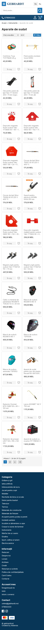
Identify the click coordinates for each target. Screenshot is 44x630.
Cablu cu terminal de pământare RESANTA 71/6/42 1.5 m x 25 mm (11, 302)
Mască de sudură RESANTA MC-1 (9, 336)
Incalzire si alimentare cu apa (13, 523)
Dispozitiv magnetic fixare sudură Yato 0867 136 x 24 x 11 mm (10, 162)
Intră (3, 591)
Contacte (5, 579)
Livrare (4, 559)
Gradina (5, 536)
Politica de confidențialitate (13, 572)
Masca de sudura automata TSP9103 (10, 370)
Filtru (38, 35)
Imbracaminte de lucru (11, 487)
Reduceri (5, 552)
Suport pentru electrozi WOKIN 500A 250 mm (30, 197)
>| (20, 462)
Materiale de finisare (10, 513)
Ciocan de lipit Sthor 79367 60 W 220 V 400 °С (31, 162)
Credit (4, 565)
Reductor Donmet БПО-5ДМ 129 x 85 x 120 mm (11, 406)
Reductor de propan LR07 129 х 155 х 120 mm (11, 441)
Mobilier (5, 494)
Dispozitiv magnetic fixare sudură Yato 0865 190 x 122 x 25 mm (11, 232)
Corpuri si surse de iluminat (12, 527)
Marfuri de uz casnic (10, 533)
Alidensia (14, 625)
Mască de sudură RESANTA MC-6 (30, 301)
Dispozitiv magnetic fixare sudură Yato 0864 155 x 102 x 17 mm (31, 128)
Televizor (5, 503)
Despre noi (6, 555)
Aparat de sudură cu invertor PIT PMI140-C (32, 440)
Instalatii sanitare (8, 520)
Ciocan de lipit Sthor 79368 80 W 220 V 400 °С (11, 197)
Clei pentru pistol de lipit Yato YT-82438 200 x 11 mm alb (31, 93)
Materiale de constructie (11, 510)
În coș (9, 69)
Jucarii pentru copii (9, 490)
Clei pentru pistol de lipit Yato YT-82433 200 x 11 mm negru (11, 93)
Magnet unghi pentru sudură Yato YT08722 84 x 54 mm (32, 267)
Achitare (5, 562)
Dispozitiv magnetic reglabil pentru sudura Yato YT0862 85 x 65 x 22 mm (32, 232)
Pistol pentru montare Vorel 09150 (32, 57)
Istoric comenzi (8, 594)
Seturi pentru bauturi (10, 500)
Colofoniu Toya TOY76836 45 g (9, 57)
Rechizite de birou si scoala (13, 497)
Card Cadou (6, 575)
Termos (5, 507)
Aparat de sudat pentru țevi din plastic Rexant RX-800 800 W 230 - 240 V (32, 371)
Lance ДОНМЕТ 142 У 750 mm (32, 405)
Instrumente (6, 530)
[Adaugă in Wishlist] (18, 69)
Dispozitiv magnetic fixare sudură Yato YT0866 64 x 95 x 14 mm (11, 128)
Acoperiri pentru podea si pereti (14, 517)
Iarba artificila (7, 484)
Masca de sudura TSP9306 (30, 336)
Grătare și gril (7, 480)
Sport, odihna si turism (10, 540)
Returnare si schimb (10, 569)
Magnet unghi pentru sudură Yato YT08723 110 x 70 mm (11, 267)
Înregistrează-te (8, 588)
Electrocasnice (8, 543)
